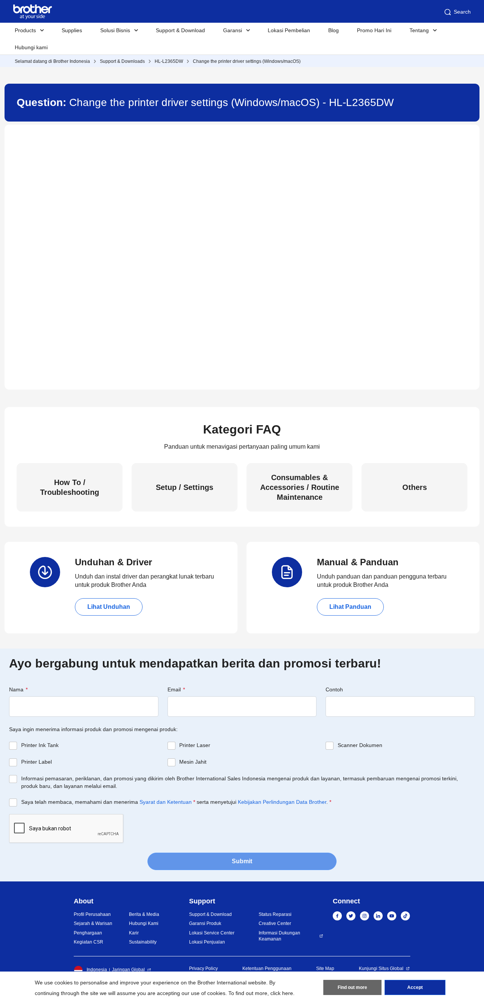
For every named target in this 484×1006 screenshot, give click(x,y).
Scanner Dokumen (360, 745)
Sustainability (143, 942)
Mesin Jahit (192, 762)
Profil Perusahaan (92, 914)
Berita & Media (144, 914)
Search (462, 12)
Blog (333, 30)
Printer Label (36, 762)
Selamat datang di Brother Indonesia (52, 61)
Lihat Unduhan (108, 607)
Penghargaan (88, 933)
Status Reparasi (275, 914)
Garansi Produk (205, 923)
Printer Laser (194, 745)
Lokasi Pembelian (289, 30)
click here (281, 993)
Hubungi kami (31, 47)
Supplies (72, 30)
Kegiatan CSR (88, 942)
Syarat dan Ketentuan (166, 802)
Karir (134, 933)
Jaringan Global (128, 969)
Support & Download (180, 30)
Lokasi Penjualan (207, 942)
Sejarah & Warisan (93, 923)
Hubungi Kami (143, 923)
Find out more (352, 987)
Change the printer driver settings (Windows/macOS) (247, 61)
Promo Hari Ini (374, 30)
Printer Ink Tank (40, 745)
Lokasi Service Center (211, 933)
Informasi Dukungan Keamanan (279, 936)
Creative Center (275, 923)
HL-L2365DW (169, 61)
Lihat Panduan (350, 607)
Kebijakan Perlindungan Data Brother (282, 802)
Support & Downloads (122, 61)
